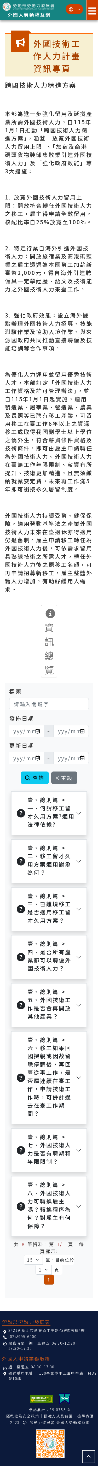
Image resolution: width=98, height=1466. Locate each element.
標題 (15, 691)
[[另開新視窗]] (64, 1399)
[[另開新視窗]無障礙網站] (41, 1399)
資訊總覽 (49, 648)
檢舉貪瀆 (85, 1415)
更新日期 (21, 745)
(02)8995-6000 (22, 1336)
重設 (67, 777)
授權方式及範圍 (58, 1415)
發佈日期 (21, 718)
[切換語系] (74, 9)
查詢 (38, 777)
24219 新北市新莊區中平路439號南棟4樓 (46, 1330)
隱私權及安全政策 (22, 1415)
